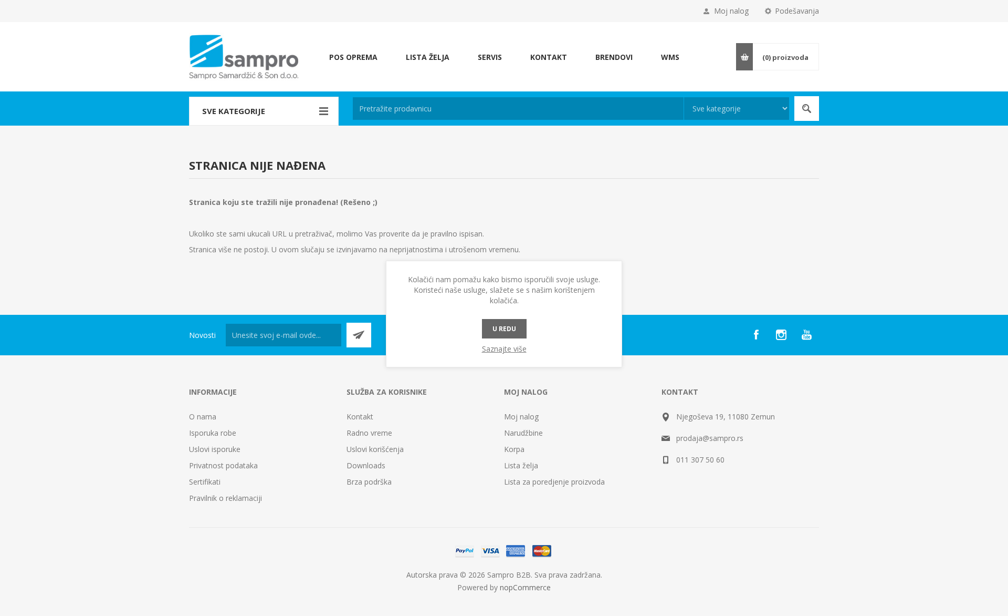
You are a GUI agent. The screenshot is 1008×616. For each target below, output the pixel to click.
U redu (504, 328)
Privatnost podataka (223, 465)
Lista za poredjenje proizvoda (554, 482)
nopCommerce (525, 587)
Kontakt (359, 417)
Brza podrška (369, 482)
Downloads (365, 465)
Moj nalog (731, 11)
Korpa (514, 449)
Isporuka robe (212, 433)
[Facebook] (756, 334)
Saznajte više (504, 349)
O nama (202, 417)
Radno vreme (369, 433)
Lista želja (521, 465)
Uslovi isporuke (214, 449)
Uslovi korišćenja (375, 449)
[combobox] (518, 108)
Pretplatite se (358, 335)
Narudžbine (523, 433)
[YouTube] (806, 334)
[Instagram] (781, 334)
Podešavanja (797, 11)
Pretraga (806, 108)
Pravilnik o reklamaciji (225, 498)
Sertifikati (204, 482)
